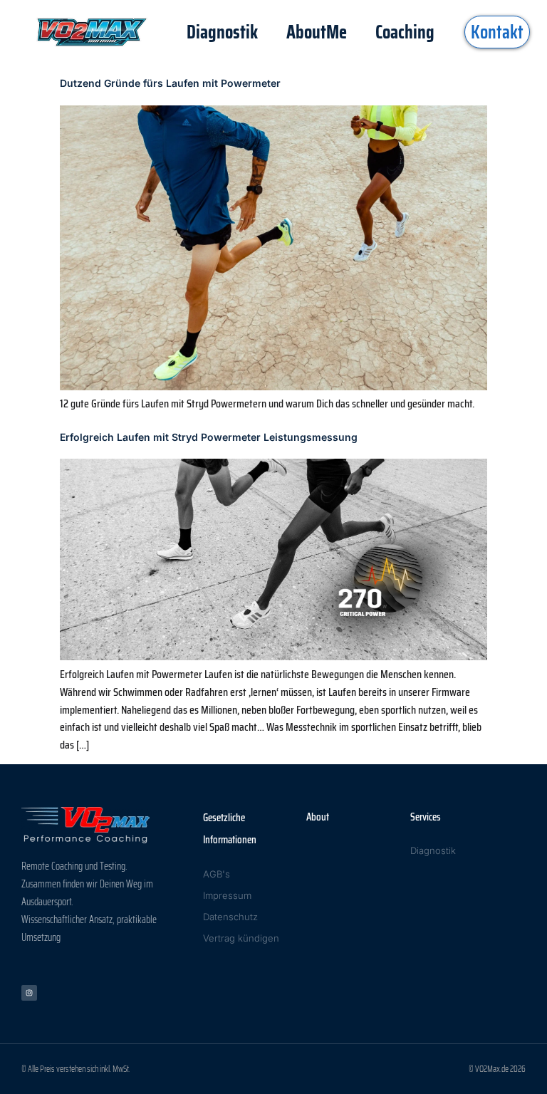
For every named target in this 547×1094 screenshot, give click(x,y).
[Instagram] (29, 993)
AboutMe (316, 31)
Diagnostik (222, 31)
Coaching (404, 31)
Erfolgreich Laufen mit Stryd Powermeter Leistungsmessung (209, 437)
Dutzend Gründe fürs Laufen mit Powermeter (170, 83)
